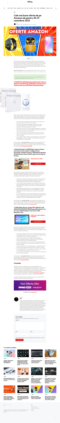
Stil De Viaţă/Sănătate (42, 8)
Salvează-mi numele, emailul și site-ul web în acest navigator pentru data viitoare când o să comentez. (30, 337)
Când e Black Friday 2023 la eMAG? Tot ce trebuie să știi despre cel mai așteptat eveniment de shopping (50, 380)
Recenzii (35, 8)
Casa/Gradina (19, 8)
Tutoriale (15, 8)
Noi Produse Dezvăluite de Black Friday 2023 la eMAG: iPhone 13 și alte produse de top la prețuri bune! (22, 362)
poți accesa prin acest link (26, 146)
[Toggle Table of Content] (32, 58)
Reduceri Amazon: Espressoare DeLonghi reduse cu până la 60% (36, 397)
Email (32, 331)
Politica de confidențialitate (35, 408)
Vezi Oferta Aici (38, 163)
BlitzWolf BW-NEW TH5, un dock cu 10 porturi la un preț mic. (9, 379)
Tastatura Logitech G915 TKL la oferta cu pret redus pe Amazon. (36, 361)
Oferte (15, 12)
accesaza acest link (33, 204)
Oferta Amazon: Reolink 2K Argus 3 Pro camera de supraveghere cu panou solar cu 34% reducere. (50, 398)
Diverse (22, 8)
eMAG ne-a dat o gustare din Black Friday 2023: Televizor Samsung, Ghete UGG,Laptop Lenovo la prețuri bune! (36, 380)
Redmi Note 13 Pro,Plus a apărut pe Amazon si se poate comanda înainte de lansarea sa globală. (50, 362)
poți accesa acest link (24, 259)
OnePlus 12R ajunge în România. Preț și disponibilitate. (8, 361)
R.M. (16, 23)
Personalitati (31, 8)
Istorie (25, 8)
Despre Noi (33, 409)
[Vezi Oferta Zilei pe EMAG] (30, 285)
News (28, 8)
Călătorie (11, 8)
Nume (17, 331)
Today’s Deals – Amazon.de (38, 272)
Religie (38, 8)
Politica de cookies (34, 406)
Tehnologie (47, 8)
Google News (34, 292)
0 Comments (34, 24)
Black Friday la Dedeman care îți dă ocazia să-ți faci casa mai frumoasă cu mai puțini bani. (23, 398)
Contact (51, 8)
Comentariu (17, 320)
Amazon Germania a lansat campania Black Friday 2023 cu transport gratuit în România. (9, 398)
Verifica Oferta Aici (38, 221)
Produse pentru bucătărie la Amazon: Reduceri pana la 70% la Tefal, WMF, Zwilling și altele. (23, 380)
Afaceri (9, 8)
